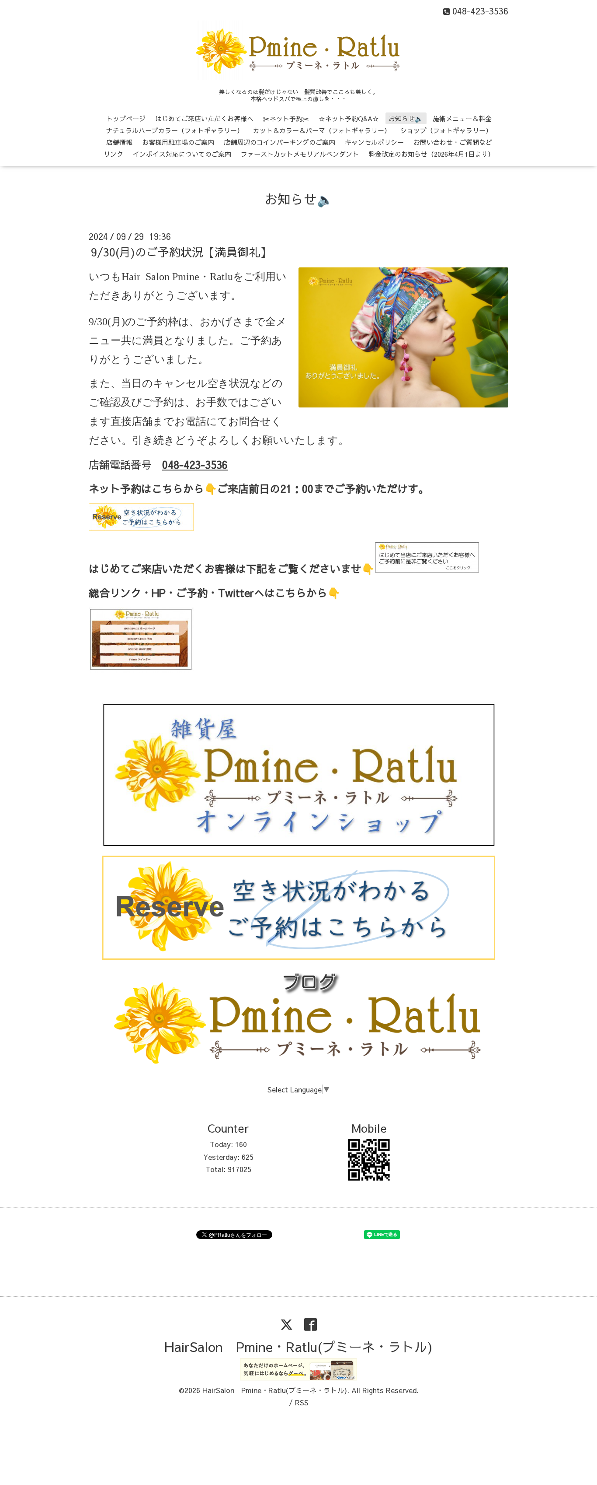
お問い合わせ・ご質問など (452, 142)
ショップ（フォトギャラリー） (446, 130)
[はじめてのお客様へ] (427, 570)
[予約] (141, 526)
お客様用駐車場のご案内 (178, 142)
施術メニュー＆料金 (462, 118)
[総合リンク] (141, 670)
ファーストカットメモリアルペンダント (300, 153)
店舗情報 (119, 142)
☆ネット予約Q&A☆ (349, 118)
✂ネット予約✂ (286, 118)
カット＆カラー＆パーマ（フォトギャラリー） (322, 130)
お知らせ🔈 (406, 118)
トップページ (126, 118)
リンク (113, 153)
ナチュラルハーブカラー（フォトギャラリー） (174, 130)
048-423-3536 (195, 464)
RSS (302, 1402)
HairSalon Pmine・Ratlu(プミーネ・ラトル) (298, 1346)
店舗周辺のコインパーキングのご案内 (279, 142)
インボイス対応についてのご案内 (182, 153)
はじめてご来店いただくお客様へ (204, 118)
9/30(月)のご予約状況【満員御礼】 (181, 252)
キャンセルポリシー (374, 142)
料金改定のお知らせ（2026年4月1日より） (431, 153)
